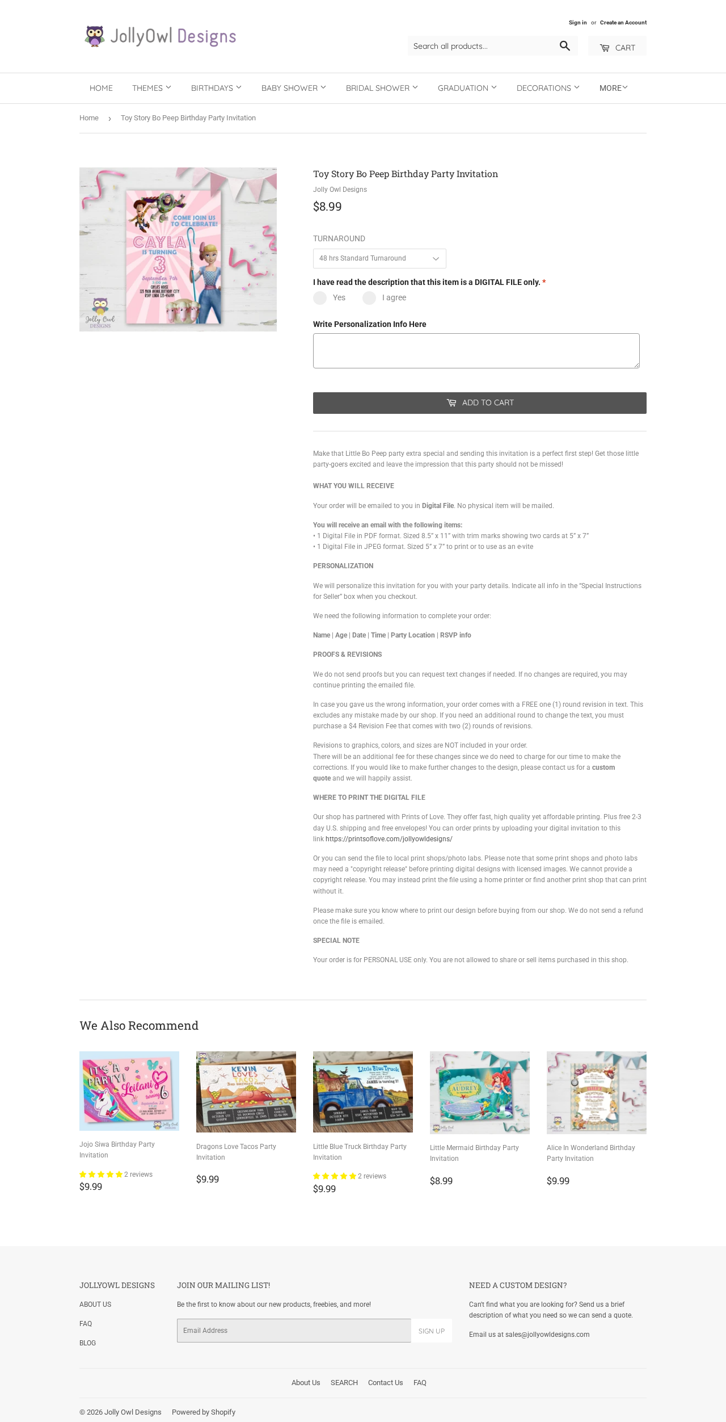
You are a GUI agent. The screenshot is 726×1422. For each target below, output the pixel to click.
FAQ (85, 1324)
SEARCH (344, 1382)
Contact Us (385, 1382)
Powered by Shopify (203, 1412)
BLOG (87, 1343)
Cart (624, 48)
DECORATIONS (545, 88)
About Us (306, 1382)
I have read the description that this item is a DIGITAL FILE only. (429, 282)
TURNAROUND (339, 238)
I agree (394, 297)
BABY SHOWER (290, 88)
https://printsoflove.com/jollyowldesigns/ (389, 839)
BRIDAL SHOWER (379, 88)
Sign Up (432, 1331)
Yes (339, 297)
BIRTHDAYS (213, 88)
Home (101, 88)
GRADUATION (464, 88)
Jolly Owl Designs (133, 1412)
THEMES (148, 88)
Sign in (578, 22)
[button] (101, 1174)
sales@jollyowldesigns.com (547, 1335)
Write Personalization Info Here (370, 324)
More (611, 88)
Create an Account (623, 22)
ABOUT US (95, 1304)
